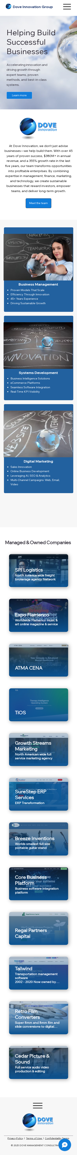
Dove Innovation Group (33, 7)
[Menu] (67, 7)
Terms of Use (34, 1138)
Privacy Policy (15, 1138)
